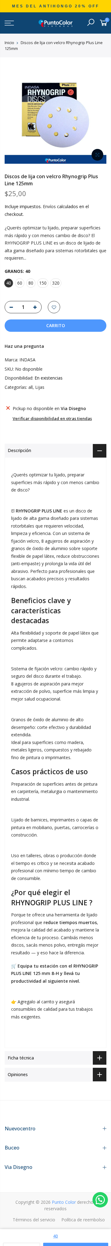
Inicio (9, 42)
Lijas (39, 387)
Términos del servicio (34, 1220)
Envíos (49, 206)
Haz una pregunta (24, 346)
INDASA (27, 360)
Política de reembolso (83, 1220)
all (30, 387)
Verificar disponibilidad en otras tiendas (52, 418)
